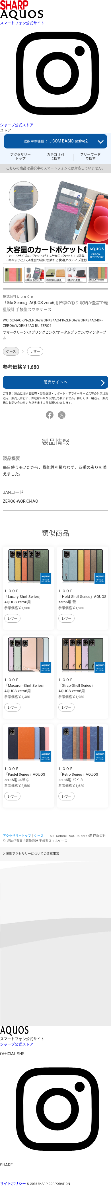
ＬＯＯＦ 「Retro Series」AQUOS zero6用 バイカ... (78, 774)
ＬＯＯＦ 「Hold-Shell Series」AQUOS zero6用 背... (82, 596)
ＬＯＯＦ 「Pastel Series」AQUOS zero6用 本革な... (24, 774)
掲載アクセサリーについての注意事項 (32, 854)
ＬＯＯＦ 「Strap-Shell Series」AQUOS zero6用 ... (76, 685)
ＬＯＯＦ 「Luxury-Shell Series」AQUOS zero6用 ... (23, 596)
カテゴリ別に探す (55, 157)
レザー (35, 352)
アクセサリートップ (20, 157)
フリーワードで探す (90, 157)
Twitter (62, 415)
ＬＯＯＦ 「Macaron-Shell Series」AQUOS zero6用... (25, 685)
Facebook (50, 415)
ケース (11, 352)
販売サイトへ (55, 382)
